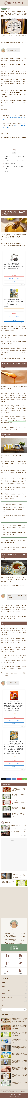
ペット (14, 993)
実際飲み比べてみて (10, 163)
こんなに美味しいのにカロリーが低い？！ (14, 167)
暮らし (14, 986)
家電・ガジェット (14, 997)
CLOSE (14, 152)
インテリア (14, 1001)
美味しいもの (4, 8)
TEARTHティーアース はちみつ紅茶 (14, 161)
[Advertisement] (14, 193)
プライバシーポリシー (11, 1094)
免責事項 (19, 1094)
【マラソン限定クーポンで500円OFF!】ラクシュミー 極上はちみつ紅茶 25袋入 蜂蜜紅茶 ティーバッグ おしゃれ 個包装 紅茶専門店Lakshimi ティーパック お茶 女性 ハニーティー (14, 705)
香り (14, 982)
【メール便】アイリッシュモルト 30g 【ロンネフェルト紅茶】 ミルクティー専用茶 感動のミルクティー (13, 265)
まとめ (6, 171)
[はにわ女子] (14, 4)
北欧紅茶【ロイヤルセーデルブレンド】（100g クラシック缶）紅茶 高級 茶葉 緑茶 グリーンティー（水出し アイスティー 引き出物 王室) (13, 302)
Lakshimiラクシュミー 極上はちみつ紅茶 (15, 157)
